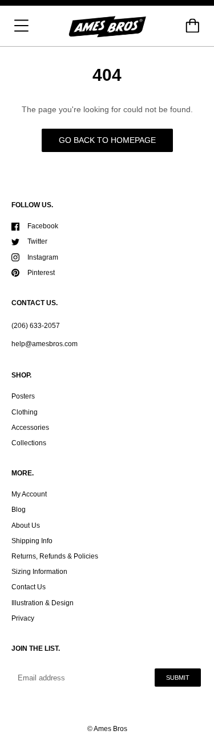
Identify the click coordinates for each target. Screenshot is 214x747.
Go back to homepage (107, 140)
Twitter (37, 241)
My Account (29, 494)
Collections (28, 443)
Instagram (42, 257)
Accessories (30, 428)
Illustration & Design (42, 603)
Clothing (24, 412)
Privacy (22, 618)
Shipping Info (32, 541)
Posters (23, 396)
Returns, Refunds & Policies (54, 556)
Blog (18, 510)
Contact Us (28, 587)
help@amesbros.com (44, 344)
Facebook (42, 226)
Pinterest (41, 273)
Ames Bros (110, 729)
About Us (25, 526)
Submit (177, 677)
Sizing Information (39, 572)
